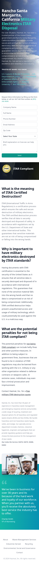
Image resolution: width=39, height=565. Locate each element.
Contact (19, 552)
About (5, 539)
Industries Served (13, 544)
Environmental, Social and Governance (19, 548)
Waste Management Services (24, 539)
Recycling (29, 544)
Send (19, 155)
